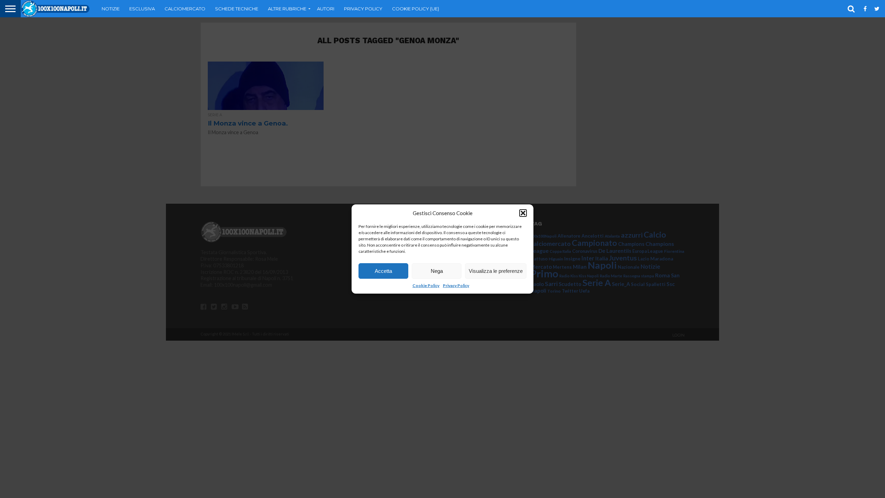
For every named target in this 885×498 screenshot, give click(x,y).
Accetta (383, 271)
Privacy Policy (456, 285)
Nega (437, 271)
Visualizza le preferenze (496, 271)
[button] (523, 213)
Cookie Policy (425, 285)
